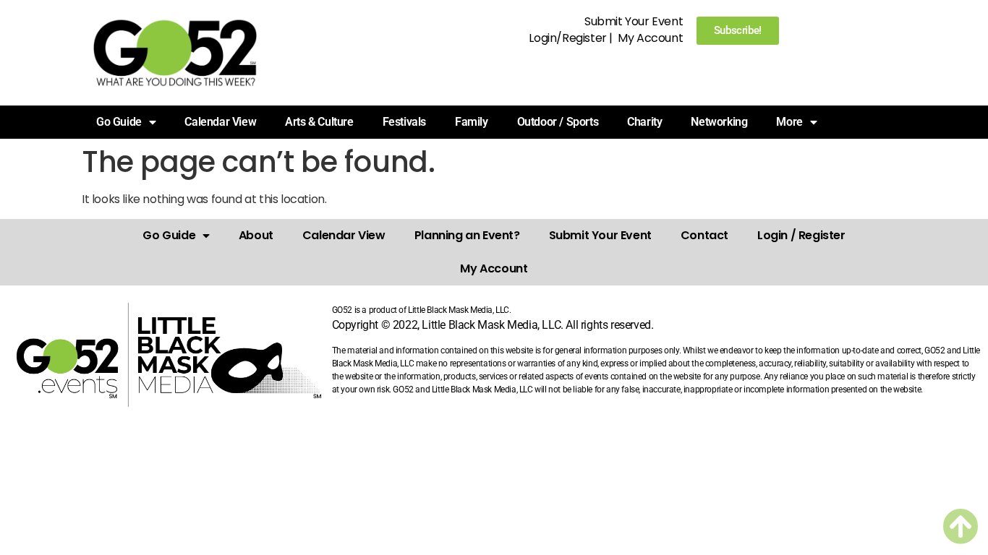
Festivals (404, 122)
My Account (650, 38)
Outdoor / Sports (558, 122)
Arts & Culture (319, 122)
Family (471, 122)
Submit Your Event (633, 21)
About (256, 235)
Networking (719, 122)
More (789, 122)
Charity (644, 122)
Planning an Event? (467, 235)
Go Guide (168, 235)
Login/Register (567, 38)
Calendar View (220, 122)
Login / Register (801, 235)
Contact (704, 235)
